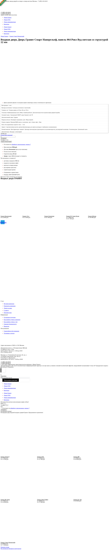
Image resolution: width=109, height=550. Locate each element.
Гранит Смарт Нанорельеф (17, 36)
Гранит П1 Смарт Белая (72, 216)
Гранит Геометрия (49, 216)
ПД (1, 406)
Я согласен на (16, 408)
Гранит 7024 (40, 456)
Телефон (3, 140)
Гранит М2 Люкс (5, 499)
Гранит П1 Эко (77, 499)
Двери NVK (7, 19)
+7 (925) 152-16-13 (6, 13)
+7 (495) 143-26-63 (6, 12)
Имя (2, 403)
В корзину (3, 138)
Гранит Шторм (92, 216)
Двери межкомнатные (10, 22)
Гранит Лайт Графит (42, 499)
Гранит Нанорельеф (6, 216)
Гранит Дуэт (26, 216)
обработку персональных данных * (21, 144)
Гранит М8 (76, 456)
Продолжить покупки (10, 380)
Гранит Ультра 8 (5, 456)
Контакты (6, 24)
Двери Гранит (7, 17)
